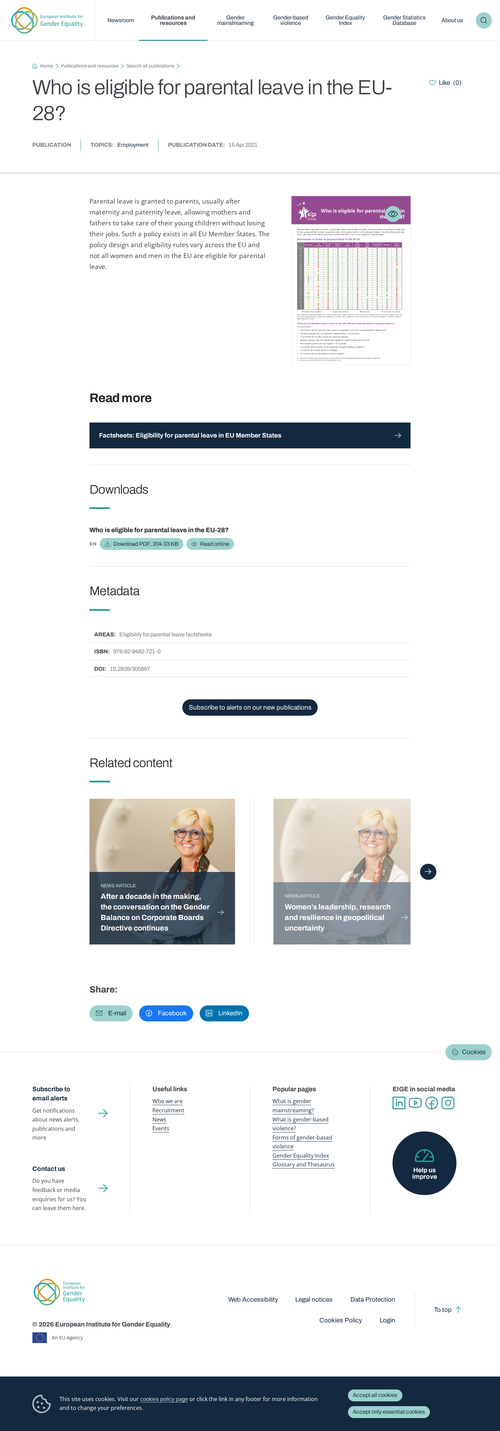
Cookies (474, 1051)
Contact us (48, 1168)
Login (387, 1320)
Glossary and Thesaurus (303, 1164)
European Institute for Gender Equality (47, 20)
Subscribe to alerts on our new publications (250, 707)
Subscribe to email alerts (51, 1093)
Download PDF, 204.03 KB (145, 544)
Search (484, 20)
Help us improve (424, 1173)
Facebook (431, 1103)
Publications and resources (173, 20)
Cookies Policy (340, 1320)
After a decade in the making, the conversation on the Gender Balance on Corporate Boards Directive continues (155, 912)
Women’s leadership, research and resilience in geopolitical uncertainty (338, 917)
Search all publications (150, 65)
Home (46, 65)
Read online (214, 544)
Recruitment (168, 1110)
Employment (133, 145)
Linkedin (399, 1103)
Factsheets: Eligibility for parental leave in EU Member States (190, 435)
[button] (111, 1013)
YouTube (415, 1103)
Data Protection (372, 1299)
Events (160, 1128)
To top (443, 1309)
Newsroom (120, 20)
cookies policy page (164, 1399)
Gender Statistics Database (404, 20)
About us (452, 20)
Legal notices (314, 1299)
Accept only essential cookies (389, 1412)
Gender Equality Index (345, 20)
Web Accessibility (253, 1299)
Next (428, 872)
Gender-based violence (290, 20)
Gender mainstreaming (235, 20)
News (159, 1119)
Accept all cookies (375, 1395)
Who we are (167, 1101)
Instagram (447, 1103)
